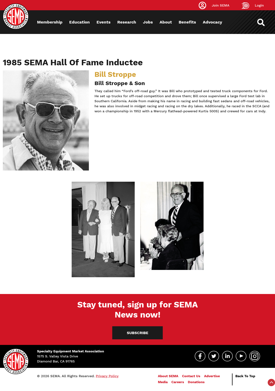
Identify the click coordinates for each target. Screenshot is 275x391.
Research (126, 22)
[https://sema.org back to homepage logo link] (264, 22)
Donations (196, 382)
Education (79, 22)
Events (104, 22)
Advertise (212, 376)
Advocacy (212, 22)
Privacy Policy (107, 376)
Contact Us (191, 376)
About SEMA (168, 376)
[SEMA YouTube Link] (241, 356)
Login (259, 5)
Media (163, 382)
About (166, 22)
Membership (49, 22)
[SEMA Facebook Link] (200, 356)
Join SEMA (220, 5)
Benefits (187, 22)
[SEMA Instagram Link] (254, 356)
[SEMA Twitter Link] (213, 356)
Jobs (148, 22)
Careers (177, 382)
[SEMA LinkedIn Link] (227, 356)
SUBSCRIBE (137, 333)
